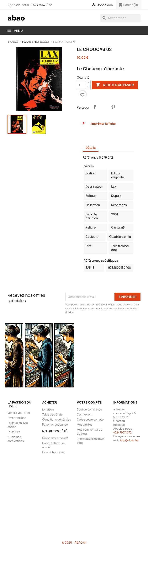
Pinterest (113, 107)
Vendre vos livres (19, 413)
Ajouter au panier (115, 84)
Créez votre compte (90, 419)
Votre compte (89, 402)
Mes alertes (84, 424)
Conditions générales (56, 419)
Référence (90, 157)
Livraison (48, 409)
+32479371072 (41, 5)
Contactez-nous (53, 452)
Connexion (84, 414)
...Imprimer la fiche (102, 124)
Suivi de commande (89, 409)
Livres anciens (17, 418)
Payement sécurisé (55, 424)
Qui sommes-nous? (55, 438)
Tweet (104, 107)
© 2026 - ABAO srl (74, 543)
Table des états (52, 414)
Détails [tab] (91, 148)
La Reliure (14, 432)
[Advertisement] (74, 499)
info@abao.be (129, 440)
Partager (94, 107)
